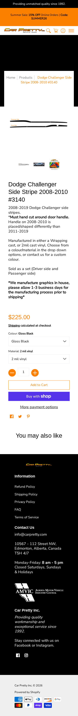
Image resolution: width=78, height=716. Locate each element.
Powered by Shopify (27, 692)
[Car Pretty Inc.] (24, 30)
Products (25, 77)
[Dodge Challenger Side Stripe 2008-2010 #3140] (23, 164)
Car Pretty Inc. (23, 685)
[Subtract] (12, 373)
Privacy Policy (25, 502)
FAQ (18, 509)
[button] (55, 30)
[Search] (48, 30)
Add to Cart (39, 385)
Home (10, 77)
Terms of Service (27, 517)
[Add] (35, 373)
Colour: (20, 333)
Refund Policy (25, 486)
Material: (20, 351)
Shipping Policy (26, 494)
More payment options (39, 407)
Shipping (14, 325)
